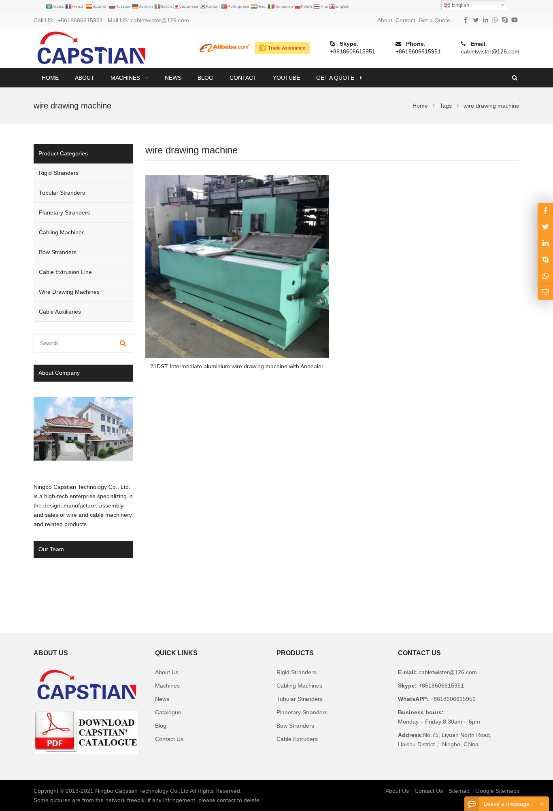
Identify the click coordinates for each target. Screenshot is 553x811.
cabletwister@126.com (490, 51)
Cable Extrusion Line (65, 272)
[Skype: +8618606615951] (545, 259)
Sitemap (459, 791)
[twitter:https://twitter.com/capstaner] (545, 227)
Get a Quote (434, 20)
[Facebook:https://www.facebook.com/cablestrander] (545, 211)
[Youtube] (514, 20)
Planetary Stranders (64, 212)
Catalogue (168, 712)
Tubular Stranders (62, 192)
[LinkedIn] (485, 20)
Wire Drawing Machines (69, 292)
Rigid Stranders (59, 173)
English (459, 5)
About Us (167, 672)
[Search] (123, 343)
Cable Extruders (297, 739)
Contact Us (169, 739)
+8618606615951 (352, 51)
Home (50, 77)
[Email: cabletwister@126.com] (545, 291)
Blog (160, 725)
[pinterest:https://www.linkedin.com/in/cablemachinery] (545, 243)
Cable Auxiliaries (60, 311)
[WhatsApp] (495, 20)
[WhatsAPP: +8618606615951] (545, 275)
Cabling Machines (62, 232)
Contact (405, 20)
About (384, 20)
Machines (167, 685)
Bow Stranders (58, 252)
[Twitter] (476, 20)
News (162, 699)
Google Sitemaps (497, 791)
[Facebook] (466, 20)
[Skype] (505, 20)
